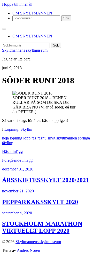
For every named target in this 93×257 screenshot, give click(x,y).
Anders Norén (28, 250)
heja (5, 138)
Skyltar (26, 129)
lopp (26, 138)
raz (34, 138)
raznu (42, 138)
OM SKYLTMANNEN (32, 13)
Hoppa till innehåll (17, 4)
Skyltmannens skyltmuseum (25, 50)
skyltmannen (66, 138)
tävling (7, 143)
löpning (16, 138)
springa (84, 138)
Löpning (11, 129)
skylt (51, 138)
